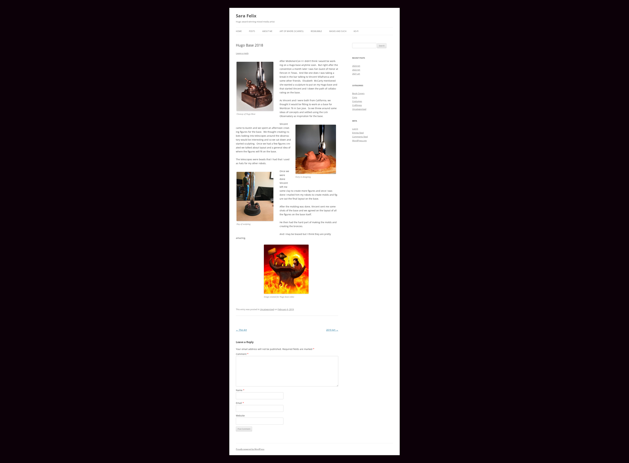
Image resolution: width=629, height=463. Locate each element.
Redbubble (316, 31)
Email (240, 403)
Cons (354, 97)
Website (240, 415)
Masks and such (337, 31)
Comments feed (360, 136)
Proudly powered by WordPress (250, 449)
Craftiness (357, 105)
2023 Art (356, 65)
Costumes (357, 101)
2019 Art (332, 329)
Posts (252, 31)
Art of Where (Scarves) (292, 31)
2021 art (356, 73)
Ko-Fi (356, 31)
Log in (355, 128)
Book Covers (358, 93)
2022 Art (356, 69)
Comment (242, 354)
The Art (241, 329)
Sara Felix (246, 16)
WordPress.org (359, 140)
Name (240, 390)
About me (267, 31)
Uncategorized (267, 309)
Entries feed (358, 132)
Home (239, 31)
